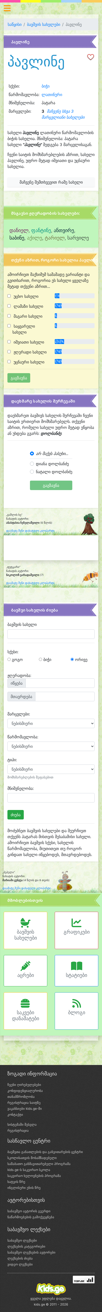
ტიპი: (12, 759)
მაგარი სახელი (27, 316)
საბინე (16, 238)
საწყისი (15, 24)
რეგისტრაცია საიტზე (24, 1103)
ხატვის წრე (16, 1182)
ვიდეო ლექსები (20, 1264)
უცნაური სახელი (28, 361)
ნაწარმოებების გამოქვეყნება (30, 1217)
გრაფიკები (77, 932)
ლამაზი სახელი (27, 306)
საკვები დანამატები (25, 1015)
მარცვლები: (18, 713)
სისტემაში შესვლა (22, 1124)
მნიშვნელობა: (20, 788)
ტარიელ (55, 238)
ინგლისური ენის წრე (24, 1188)
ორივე (80, 659)
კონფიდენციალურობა (25, 1091)
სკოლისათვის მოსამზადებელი (32, 1158)
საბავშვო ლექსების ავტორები (31, 1252)
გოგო (17, 659)
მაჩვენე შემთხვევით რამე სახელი (51, 182)
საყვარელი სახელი (23, 329)
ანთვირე (64, 230)
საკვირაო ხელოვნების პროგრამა (34, 1176)
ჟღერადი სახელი (29, 352)
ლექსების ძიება (20, 1258)
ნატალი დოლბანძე (54, 471)
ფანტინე (41, 230)
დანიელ (18, 230)
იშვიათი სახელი (28, 342)
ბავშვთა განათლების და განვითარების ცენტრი (45, 1152)
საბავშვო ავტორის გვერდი (29, 1211)
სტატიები (76, 975)
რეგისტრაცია (18, 1130)
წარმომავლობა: (22, 736)
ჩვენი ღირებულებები (24, 1085)
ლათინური (52, 94)
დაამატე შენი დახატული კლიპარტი (30, 530)
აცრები (25, 975)
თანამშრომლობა (21, 1097)
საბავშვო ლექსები (22, 1240)
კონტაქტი (15, 1114)
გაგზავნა (51, 485)
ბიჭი (46, 86)
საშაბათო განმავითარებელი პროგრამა (39, 1164)
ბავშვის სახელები (43, 24)
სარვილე (78, 238)
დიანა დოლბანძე (52, 463)
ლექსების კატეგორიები (26, 1246)
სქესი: (12, 651)
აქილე (34, 238)
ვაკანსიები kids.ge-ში (24, 1108)
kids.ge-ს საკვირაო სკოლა (28, 1170)
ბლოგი (76, 1012)
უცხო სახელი (25, 296)
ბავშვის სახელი (22, 624)
